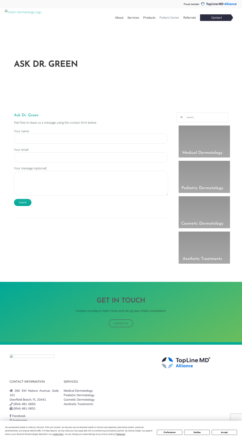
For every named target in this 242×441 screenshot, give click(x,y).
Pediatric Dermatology (79, 395)
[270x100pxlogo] (32, 356)
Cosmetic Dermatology (79, 399)
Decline (197, 432)
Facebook (18, 416)
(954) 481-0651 (24, 408)
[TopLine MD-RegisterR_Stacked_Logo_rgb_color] (186, 358)
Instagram (19, 420)
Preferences (170, 432)
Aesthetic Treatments (78, 404)
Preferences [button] (120, 434)
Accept (224, 432)
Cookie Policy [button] (58, 434)
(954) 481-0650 (24, 404)
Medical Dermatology (78, 391)
